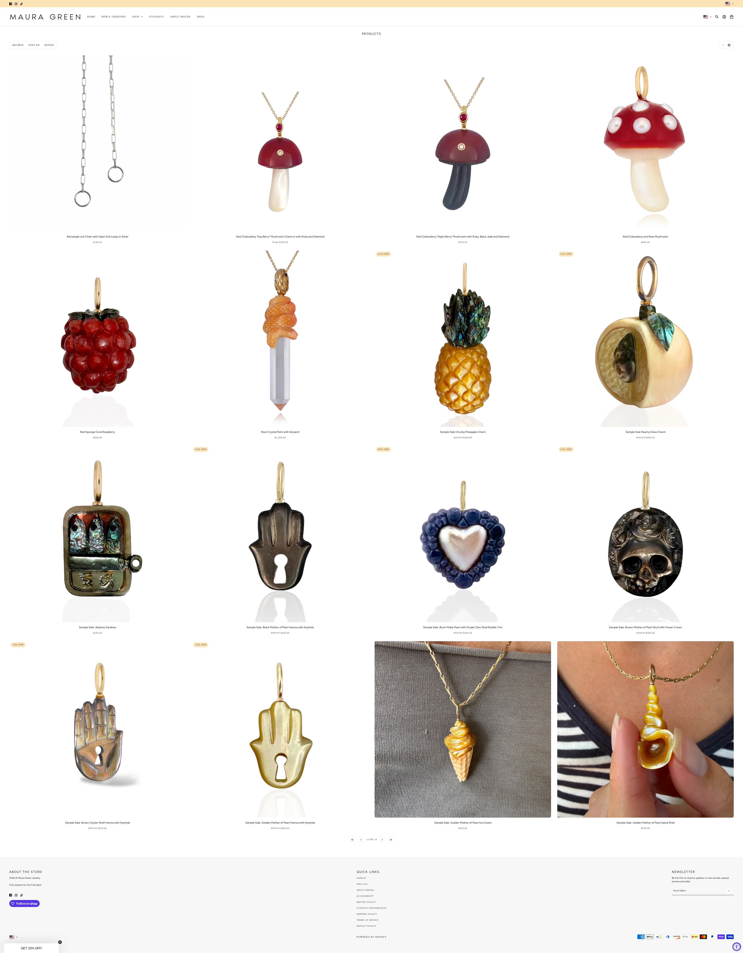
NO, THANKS (342, 511)
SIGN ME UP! (342, 499)
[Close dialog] (425, 436)
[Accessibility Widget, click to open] (736, 946)
